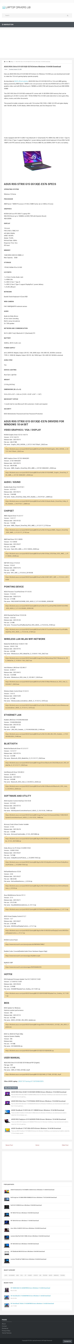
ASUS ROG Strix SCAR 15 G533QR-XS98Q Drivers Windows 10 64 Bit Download (38, 1092)
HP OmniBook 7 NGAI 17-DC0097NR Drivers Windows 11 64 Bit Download (32, 1303)
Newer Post (9, 1145)
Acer (6, 1275)
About (4, 1324)
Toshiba (62, 1275)
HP (25, 1275)
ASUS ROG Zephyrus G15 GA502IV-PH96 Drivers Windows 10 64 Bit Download (38, 1119)
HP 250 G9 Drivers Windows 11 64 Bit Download (25, 1220)
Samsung (56, 1275)
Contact (4, 1326)
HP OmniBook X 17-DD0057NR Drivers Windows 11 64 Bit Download (30, 1295)
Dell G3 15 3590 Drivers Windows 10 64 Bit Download (26, 1205)
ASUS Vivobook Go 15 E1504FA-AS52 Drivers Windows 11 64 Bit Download (32, 1189)
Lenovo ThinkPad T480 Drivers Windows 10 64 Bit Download (28, 1259)
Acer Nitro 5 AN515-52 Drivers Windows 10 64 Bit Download (28, 1228)
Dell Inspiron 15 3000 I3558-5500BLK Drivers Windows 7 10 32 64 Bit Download (34, 1197)
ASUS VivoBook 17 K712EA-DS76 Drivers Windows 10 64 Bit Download (36, 1128)
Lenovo (36, 1275)
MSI (40, 1275)
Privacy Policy (6, 1330)
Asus (6, 69)
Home (37, 1145)
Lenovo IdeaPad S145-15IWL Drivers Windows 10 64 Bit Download (30, 1236)
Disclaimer (5, 1328)
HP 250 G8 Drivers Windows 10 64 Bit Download (25, 1243)
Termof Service (6, 1333)
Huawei (30, 1275)
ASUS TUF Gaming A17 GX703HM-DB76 (30, 1081)
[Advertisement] (37, 43)
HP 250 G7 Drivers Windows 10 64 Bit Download (25, 1213)
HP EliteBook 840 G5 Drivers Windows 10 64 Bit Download (28, 1251)
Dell (22, 1275)
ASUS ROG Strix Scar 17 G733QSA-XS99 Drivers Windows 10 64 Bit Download (38, 1101)
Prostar (45, 1275)
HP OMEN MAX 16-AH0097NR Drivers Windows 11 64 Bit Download (30, 1288)
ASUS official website (21, 81)
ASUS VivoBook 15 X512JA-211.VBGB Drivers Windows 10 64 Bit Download (37, 1110)
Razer (50, 1275)
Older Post (65, 1145)
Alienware (12, 1275)
